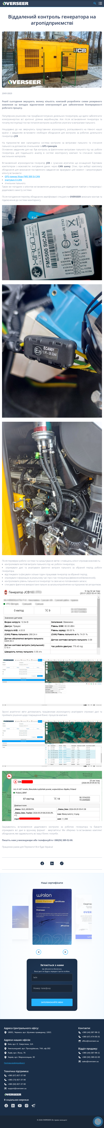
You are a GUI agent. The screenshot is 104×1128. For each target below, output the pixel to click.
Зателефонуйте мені (52, 1002)
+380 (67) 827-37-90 (17, 1075)
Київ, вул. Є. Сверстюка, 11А (20, 1044)
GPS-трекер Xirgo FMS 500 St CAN (22, 176)
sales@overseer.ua (90, 1061)
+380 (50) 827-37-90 (17, 1084)
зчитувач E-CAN (13, 179)
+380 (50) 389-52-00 (91, 1057)
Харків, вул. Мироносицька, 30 (21, 1057)
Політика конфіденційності (14, 1063)
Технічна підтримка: (16, 1071)
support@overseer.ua (17, 1088)
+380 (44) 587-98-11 (91, 1032)
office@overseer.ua (90, 1041)
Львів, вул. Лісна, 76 (16, 1053)
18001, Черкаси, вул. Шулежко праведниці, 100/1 (29, 1032)
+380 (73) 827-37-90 (17, 1080)
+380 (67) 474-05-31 (91, 1037)
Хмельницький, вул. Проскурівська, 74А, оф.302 (29, 1048)
